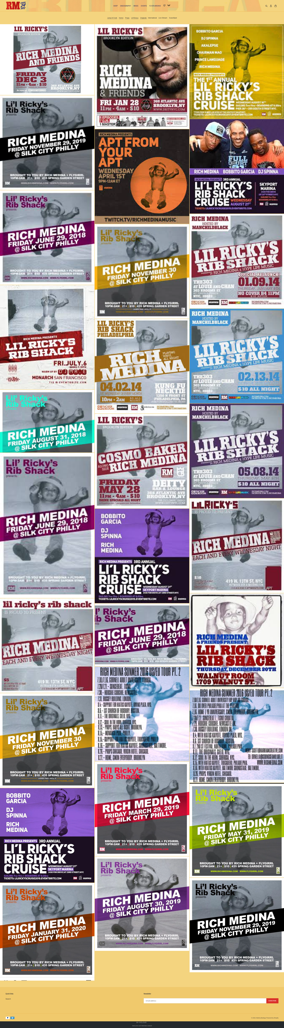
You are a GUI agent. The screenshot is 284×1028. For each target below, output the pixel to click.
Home (121, 18)
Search (8, 999)
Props (127, 18)
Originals (143, 18)
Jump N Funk (112, 18)
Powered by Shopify (272, 1018)
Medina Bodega (261, 1018)
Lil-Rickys (134, 18)
